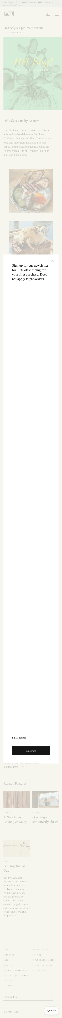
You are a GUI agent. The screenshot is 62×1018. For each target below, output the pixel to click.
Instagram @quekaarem (15, 975)
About (6, 949)
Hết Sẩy (41, 130)
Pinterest (8, 980)
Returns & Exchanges (43, 959)
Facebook (8, 985)
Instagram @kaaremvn (15, 970)
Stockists (8, 954)
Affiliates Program (42, 965)
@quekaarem (10, 766)
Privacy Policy (40, 970)
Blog (6, 959)
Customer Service (41, 949)
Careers (7, 965)
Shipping (36, 954)
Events (6, 32)
